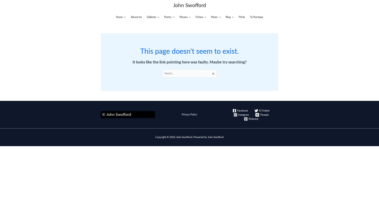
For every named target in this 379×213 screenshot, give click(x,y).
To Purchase (256, 17)
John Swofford (189, 5)
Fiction (199, 17)
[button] (124, 17)
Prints (242, 17)
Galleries (151, 17)
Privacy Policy (189, 114)
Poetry (168, 17)
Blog (228, 17)
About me (136, 17)
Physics (184, 17)
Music (214, 17)
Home (119, 17)
